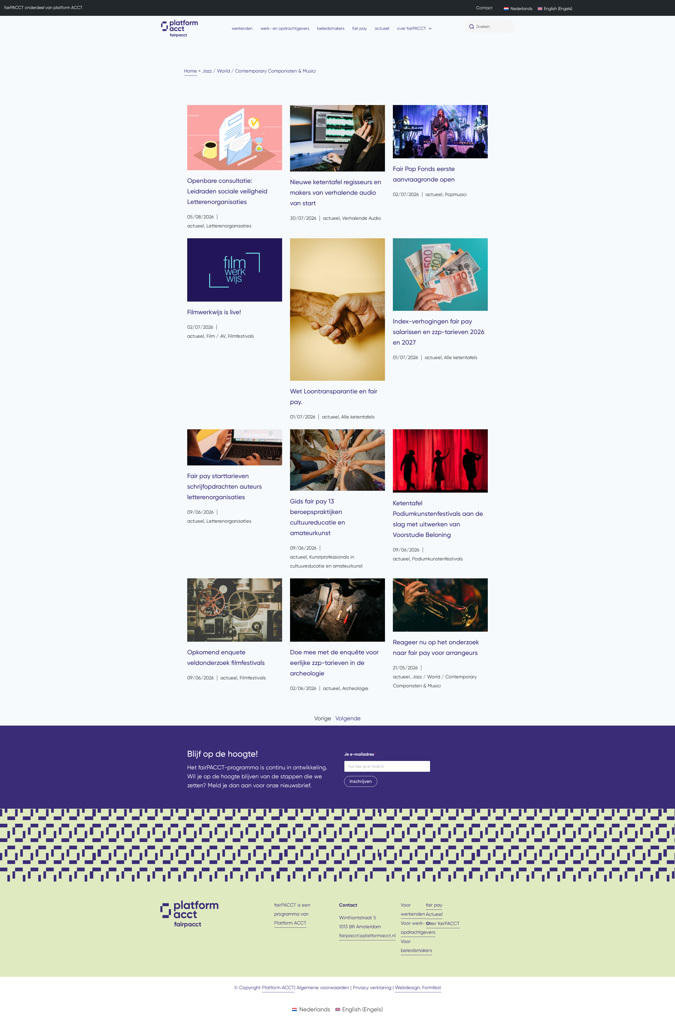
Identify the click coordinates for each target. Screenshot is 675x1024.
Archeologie (355, 688)
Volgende (348, 718)
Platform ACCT (290, 923)
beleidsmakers (330, 28)
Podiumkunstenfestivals (437, 558)
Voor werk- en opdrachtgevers (418, 927)
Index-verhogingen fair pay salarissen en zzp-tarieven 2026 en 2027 (438, 332)
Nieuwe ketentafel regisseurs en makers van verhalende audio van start (335, 192)
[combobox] (490, 26)
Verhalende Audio (361, 218)
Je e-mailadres (360, 754)
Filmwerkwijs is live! (214, 312)
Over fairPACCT (443, 923)
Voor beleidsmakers (416, 946)
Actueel (434, 914)
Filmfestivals (241, 336)
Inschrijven (361, 781)
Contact (484, 7)
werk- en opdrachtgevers (285, 28)
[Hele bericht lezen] (234, 137)
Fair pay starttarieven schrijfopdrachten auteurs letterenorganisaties (224, 486)
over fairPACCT (411, 28)
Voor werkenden (413, 909)
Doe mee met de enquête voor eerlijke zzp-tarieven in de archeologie (334, 663)
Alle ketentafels (357, 417)
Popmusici (456, 194)
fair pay (359, 28)
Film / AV (215, 336)
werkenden (242, 28)
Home (190, 71)
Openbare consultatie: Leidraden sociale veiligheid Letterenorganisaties (227, 191)
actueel (382, 28)
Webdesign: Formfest (418, 987)
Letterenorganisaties (228, 225)
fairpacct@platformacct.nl (367, 935)
